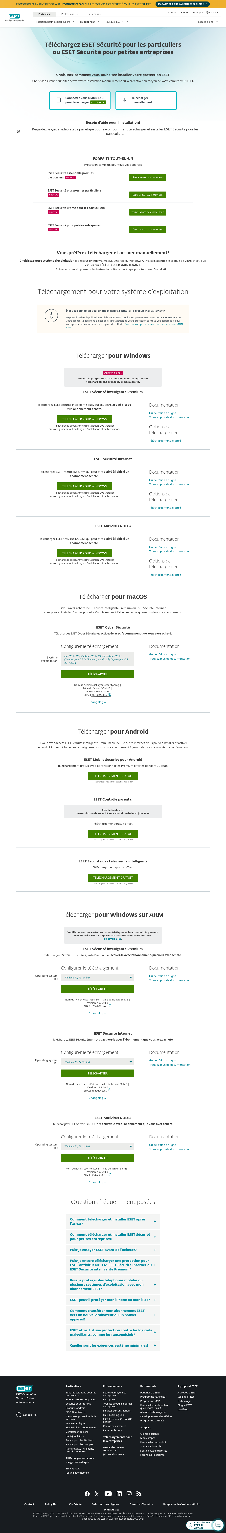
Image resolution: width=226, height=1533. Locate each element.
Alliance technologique (153, 1412)
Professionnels (69, 14)
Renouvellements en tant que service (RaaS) (154, 1406)
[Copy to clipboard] (109, 694)
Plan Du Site (111, 1509)
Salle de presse (186, 1396)
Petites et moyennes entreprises (114, 1394)
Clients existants (149, 1433)
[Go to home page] (24, 1388)
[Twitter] (97, 1495)
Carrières (183, 1409)
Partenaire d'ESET (150, 1392)
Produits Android (75, 1408)
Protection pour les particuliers (52, 21)
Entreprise (109, 1399)
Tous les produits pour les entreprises (117, 1405)
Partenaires (94, 14)
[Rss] (139, 1495)
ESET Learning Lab (113, 1414)
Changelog (96, 702)
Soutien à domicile (150, 1446)
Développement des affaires (156, 1416)
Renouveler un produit (153, 1442)
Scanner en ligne (75, 1423)
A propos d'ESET (187, 1392)
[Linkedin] (119, 1495)
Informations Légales (105, 1504)
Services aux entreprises (117, 1410)
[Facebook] (87, 1495)
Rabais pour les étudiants (80, 1440)
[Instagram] (129, 1495)
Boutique (197, 12)
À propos (172, 12)
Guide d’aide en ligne (162, 413)
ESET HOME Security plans (81, 1399)
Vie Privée (75, 1504)
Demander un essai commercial (114, 1449)
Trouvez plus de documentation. (170, 417)
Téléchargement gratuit (113, 834)
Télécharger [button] (98, 674)
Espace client (205, 21)
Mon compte (147, 1437)
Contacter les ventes (114, 1426)
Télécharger (87, 21)
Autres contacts (25, 1402)
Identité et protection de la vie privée (81, 1418)
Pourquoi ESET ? (75, 1435)
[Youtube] (108, 1495)
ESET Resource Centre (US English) (117, 1420)
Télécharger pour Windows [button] (84, 419)
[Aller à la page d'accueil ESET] (14, 17)
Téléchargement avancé (165, 440)
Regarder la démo (113, 1430)
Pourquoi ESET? (114, 21)
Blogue (185, 12)
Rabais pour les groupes (79, 1444)
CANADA (214, 12)
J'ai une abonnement (77, 1472)
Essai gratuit (73, 1468)
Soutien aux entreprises (153, 1450)
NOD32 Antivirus (75, 1412)
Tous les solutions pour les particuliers (81, 1394)
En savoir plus (112, 938)
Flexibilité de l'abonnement (81, 1427)
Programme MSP (150, 1401)
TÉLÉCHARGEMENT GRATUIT (113, 776)
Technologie (184, 1401)
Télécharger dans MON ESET (148, 177)
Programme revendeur (153, 1396)
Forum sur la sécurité (152, 1454)
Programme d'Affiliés (152, 1420)
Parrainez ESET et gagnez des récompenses (80, 1450)
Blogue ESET (185, 1405)
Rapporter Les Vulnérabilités (181, 1504)
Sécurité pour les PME (78, 1403)
